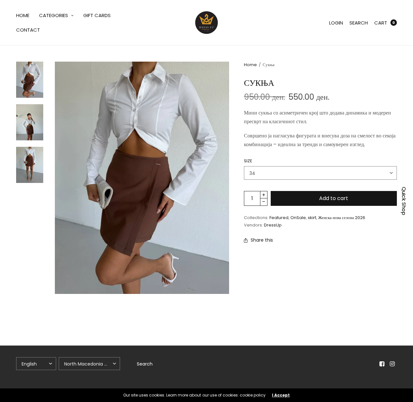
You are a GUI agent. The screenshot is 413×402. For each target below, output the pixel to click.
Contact (28, 29)
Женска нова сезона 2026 (341, 218)
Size (248, 161)
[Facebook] (382, 364)
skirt (312, 218)
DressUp (273, 225)
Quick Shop (404, 201)
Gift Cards (97, 15)
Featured (278, 218)
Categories (53, 15)
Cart (380, 22)
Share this (262, 240)
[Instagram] (392, 364)
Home (22, 15)
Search (358, 22)
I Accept (281, 395)
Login (336, 22)
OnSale (298, 218)
